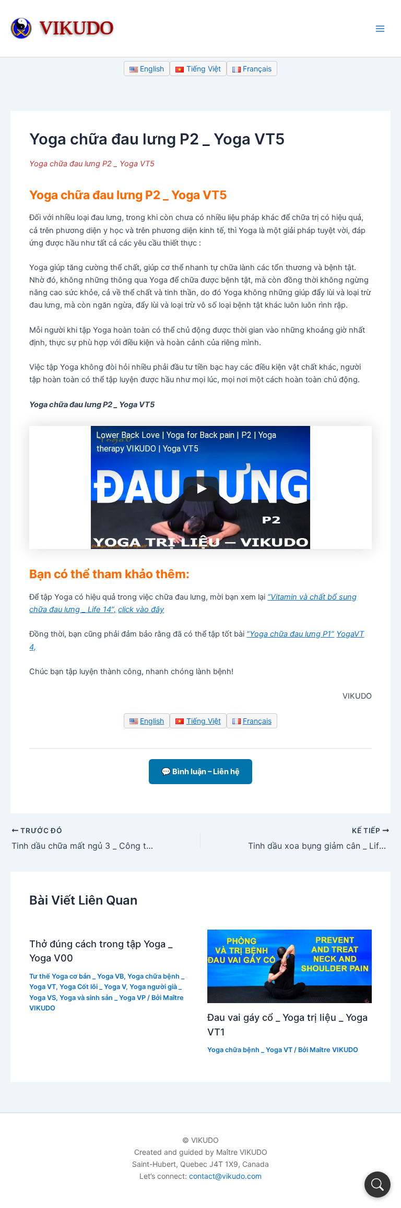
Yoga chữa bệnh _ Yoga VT (249, 1050)
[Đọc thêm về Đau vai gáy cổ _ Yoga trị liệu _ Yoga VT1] (289, 965)
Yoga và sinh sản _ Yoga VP (103, 998)
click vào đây (141, 609)
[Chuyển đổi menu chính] (380, 28)
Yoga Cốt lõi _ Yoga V (93, 987)
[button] (377, 1185)
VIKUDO (77, 27)
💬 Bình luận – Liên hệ (200, 771)
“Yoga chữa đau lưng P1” (290, 634)
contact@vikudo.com (225, 1176)
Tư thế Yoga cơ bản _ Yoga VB (76, 976)
